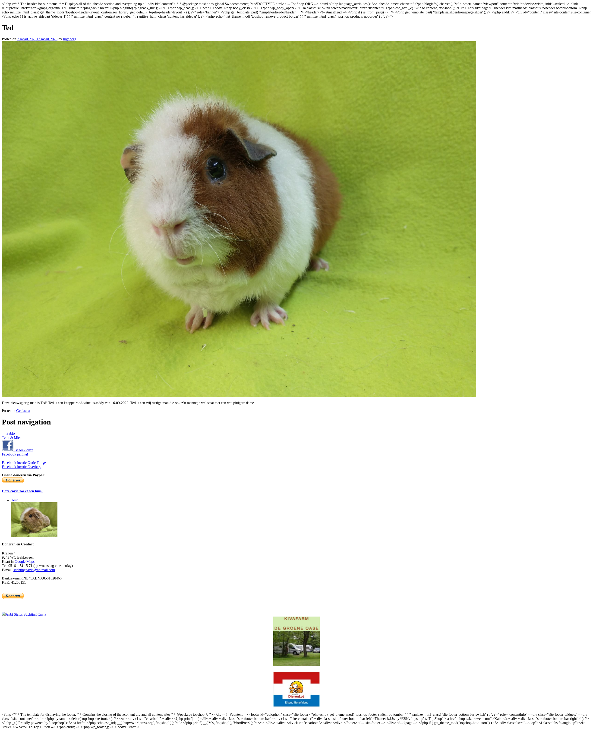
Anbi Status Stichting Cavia (26, 614)
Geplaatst (23, 411)
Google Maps (25, 561)
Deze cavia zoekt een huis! (22, 491)
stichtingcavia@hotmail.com (34, 570)
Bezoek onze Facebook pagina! (17, 452)
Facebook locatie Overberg (21, 467)
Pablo (8, 433)
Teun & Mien (14, 438)
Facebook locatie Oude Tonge (24, 463)
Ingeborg (69, 39)
